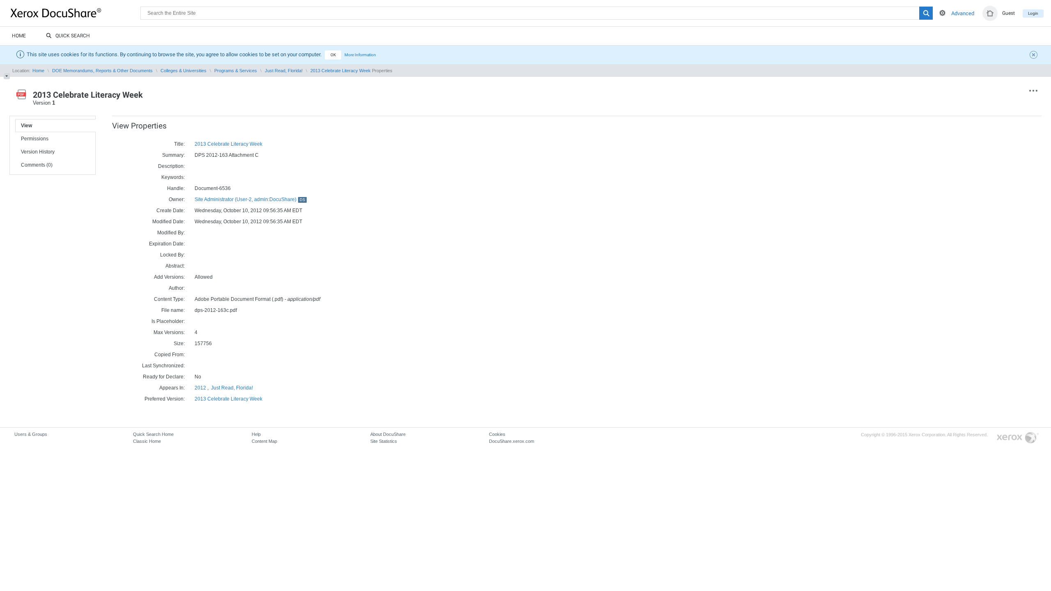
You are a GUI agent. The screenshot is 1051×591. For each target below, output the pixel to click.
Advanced (962, 13)
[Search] (926, 13)
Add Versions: (169, 277)
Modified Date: (168, 221)
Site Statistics (383, 441)
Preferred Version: (165, 399)
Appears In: (172, 388)
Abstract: (175, 266)
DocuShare (75, 12)
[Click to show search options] (942, 13)
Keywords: (173, 177)
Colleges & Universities (184, 70)
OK (333, 55)
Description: (171, 166)
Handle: (176, 188)
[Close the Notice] (1035, 56)
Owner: (177, 199)
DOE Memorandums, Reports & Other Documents (102, 70)
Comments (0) (37, 165)
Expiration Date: (167, 244)
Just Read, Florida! (284, 70)
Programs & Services (235, 70)
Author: (177, 288)
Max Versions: (169, 332)
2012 (200, 388)
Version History (38, 152)
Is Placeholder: (168, 321)
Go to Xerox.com (1018, 438)
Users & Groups (30, 434)
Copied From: (169, 354)
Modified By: (171, 233)
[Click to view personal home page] (990, 13)
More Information (360, 55)
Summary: (173, 155)
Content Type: (169, 299)
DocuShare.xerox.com (511, 441)
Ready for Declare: (164, 377)
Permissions (34, 139)
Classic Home (147, 441)
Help (256, 434)
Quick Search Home (153, 434)
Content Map (264, 441)
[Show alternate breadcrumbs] (7, 76)
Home (19, 36)
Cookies (497, 434)
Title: (179, 144)
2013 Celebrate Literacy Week (340, 70)
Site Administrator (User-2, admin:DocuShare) (250, 199)
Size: (179, 343)
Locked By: (172, 255)
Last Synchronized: (163, 366)
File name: (173, 310)
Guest (1008, 13)
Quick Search (72, 36)
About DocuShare (388, 434)
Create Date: (170, 210)
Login (1033, 13)
